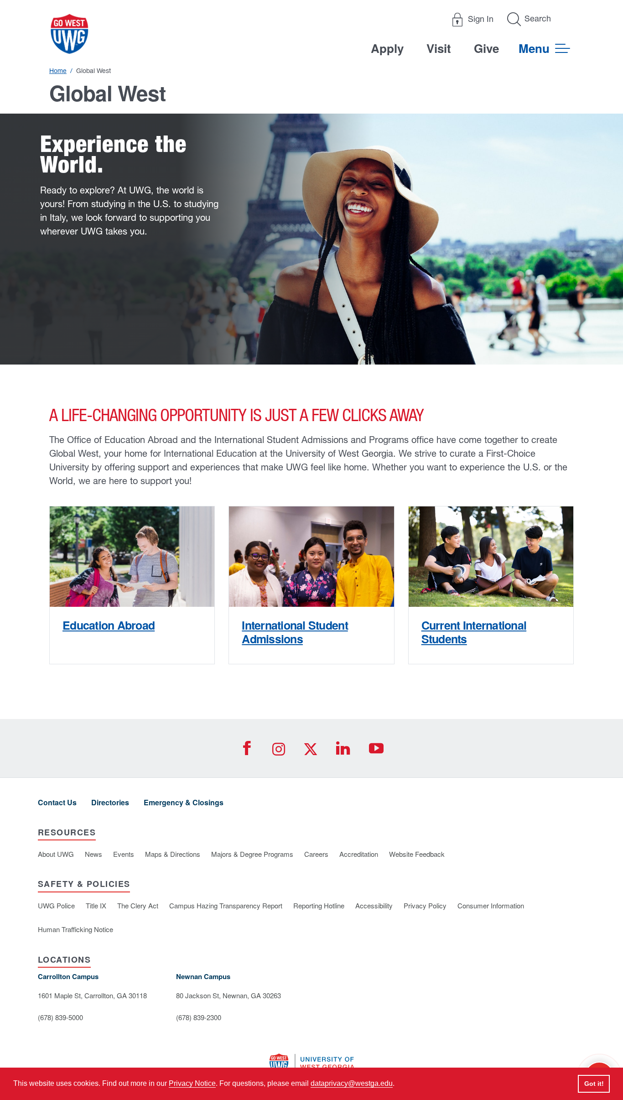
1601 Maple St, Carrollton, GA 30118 (92, 995)
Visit (438, 48)
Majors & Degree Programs (252, 854)
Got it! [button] (594, 1083)
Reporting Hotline (318, 905)
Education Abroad (108, 625)
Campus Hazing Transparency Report (225, 905)
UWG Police (56, 905)
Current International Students (473, 632)
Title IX (96, 905)
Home (58, 70)
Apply (387, 48)
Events (123, 854)
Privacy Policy (425, 905)
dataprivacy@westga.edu (352, 1083)
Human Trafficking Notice (75, 929)
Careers (316, 854)
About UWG (56, 854)
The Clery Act (137, 905)
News (93, 854)
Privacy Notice (192, 1083)
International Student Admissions (295, 632)
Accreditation (358, 854)
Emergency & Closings (183, 802)
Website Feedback (417, 854)
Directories (110, 802)
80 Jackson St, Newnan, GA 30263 (228, 995)
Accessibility (374, 905)
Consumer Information (490, 905)
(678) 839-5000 (60, 1017)
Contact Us (57, 802)
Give (486, 48)
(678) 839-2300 (198, 1017)
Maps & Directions (172, 854)
